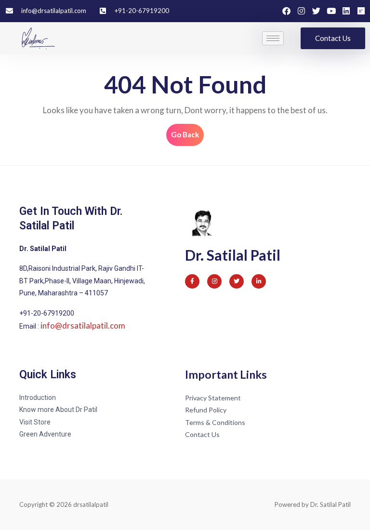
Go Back (187, 131)
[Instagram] (301, 11)
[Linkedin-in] (258, 281)
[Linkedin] (346, 11)
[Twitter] (316, 11)
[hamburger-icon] (273, 38)
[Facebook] (286, 11)
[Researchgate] (361, 11)
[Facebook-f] (192, 281)
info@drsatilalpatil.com (82, 325)
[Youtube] (331, 11)
